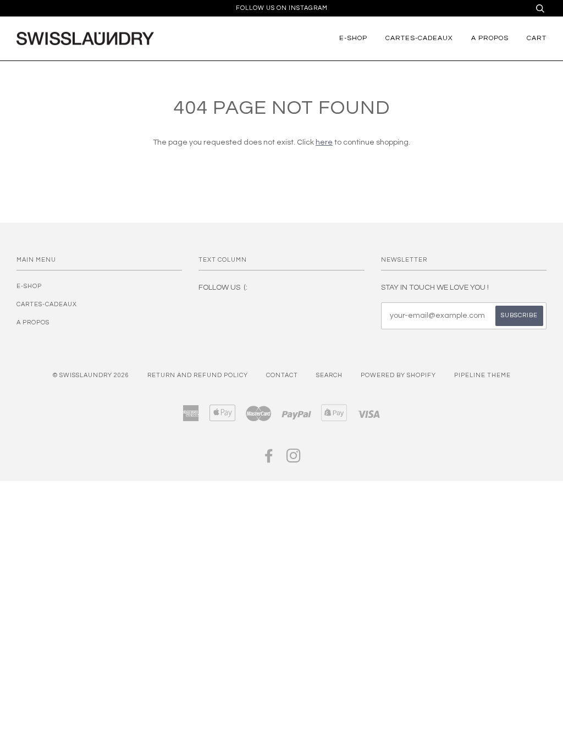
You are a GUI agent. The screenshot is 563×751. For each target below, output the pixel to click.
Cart (537, 38)
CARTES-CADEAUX (419, 38)
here (324, 142)
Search (329, 375)
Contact (282, 375)
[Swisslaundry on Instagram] (293, 459)
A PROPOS (490, 38)
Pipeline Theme (482, 375)
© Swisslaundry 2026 (91, 375)
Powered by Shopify (398, 375)
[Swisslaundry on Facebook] (269, 459)
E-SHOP (353, 38)
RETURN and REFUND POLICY (197, 375)
